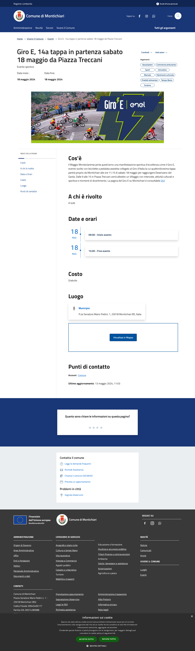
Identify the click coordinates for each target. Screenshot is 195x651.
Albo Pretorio (104, 599)
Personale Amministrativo (26, 571)
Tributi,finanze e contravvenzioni (114, 554)
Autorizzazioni (105, 568)
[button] (97, 646)
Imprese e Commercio (66, 560)
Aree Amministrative (24, 550)
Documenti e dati (22, 576)
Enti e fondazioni (22, 560)
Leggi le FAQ (62, 604)
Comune (82, 375)
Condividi (145, 52)
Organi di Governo (22, 545)
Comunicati (145, 550)
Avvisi (143, 555)
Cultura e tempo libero (67, 550)
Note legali (103, 609)
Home (20, 38)
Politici (17, 566)
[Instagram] (145, 16)
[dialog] (97, 632)
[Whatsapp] (152, 16)
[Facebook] (138, 16)
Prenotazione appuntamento (70, 594)
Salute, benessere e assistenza (113, 563)
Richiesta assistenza (66, 609)
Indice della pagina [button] (28, 153)
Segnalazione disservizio (67, 599)
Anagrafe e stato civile (67, 545)
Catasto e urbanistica (66, 570)
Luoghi (143, 569)
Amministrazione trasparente (112, 594)
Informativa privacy (107, 604)
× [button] (192, 616)
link (113, 633)
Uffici (16, 555)
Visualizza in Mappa (123, 337)
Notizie (143, 545)
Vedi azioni (160, 52)
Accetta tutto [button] (86, 639)
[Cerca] (178, 15)
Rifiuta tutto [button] (109, 639)
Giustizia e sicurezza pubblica (112, 549)
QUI (163, 181)
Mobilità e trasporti (65, 579)
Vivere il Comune (35, 38)
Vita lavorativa (63, 555)
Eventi (51, 38)
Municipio (84, 308)
